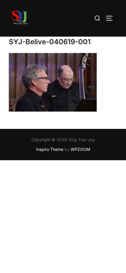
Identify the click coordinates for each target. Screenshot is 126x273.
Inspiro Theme (49, 149)
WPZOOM (80, 149)
